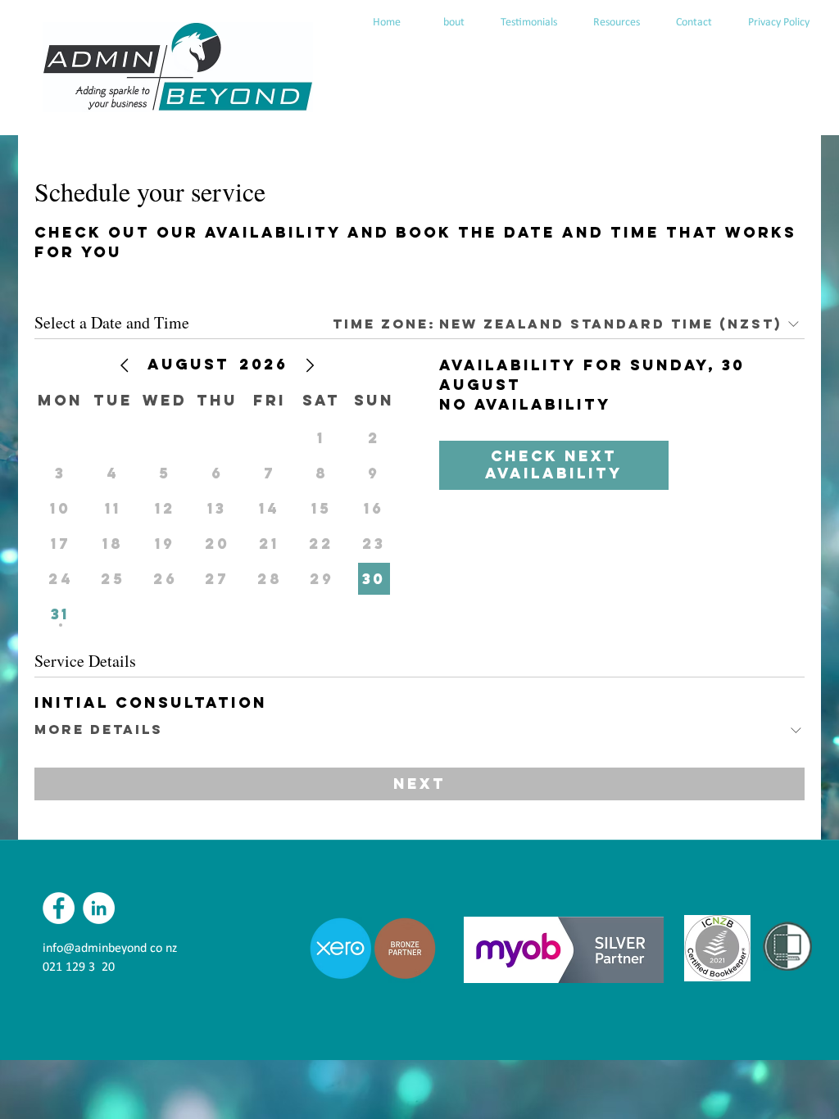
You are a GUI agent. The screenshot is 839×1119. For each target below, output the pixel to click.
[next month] (310, 365)
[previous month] (124, 365)
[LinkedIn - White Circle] (99, 908)
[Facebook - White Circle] (59, 908)
